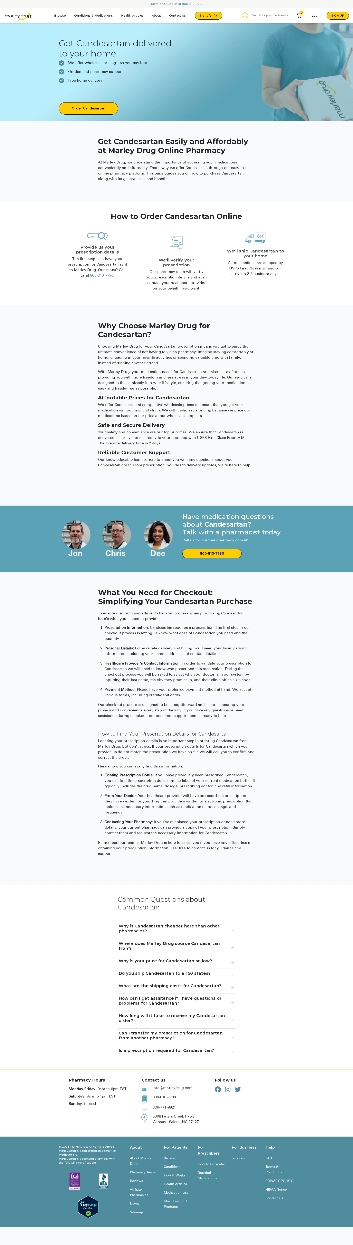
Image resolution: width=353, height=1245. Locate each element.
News (134, 1204)
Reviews (136, 1181)
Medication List (176, 1192)
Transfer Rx (208, 15)
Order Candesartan (88, 108)
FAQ (269, 1158)
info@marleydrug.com (173, 1088)
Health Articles (132, 15)
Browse (60, 15)
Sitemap (136, 1212)
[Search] (246, 15)
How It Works (175, 1175)
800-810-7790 (192, 4)
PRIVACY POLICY (279, 1181)
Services (238, 1158)
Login (316, 15)
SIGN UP (337, 15)
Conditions (172, 1167)
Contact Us (177, 15)
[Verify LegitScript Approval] (88, 1207)
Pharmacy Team (142, 1172)
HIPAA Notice (276, 1189)
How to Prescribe (211, 1164)
